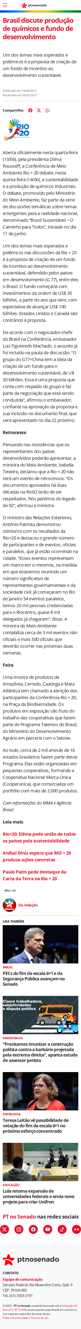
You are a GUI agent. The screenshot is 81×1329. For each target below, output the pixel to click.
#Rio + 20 (10, 890)
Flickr (76, 1229)
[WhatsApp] (47, 110)
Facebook (33, 1229)
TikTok (62, 1229)
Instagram (18, 1229)
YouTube (47, 1229)
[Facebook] (30, 110)
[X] (39, 110)
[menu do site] (5, 5)
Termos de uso (39, 1318)
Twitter (4, 1229)
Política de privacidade (15, 1318)
